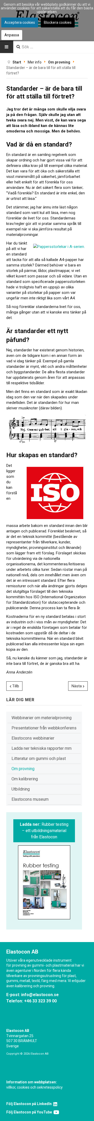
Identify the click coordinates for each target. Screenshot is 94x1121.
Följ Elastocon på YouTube (30, 1112)
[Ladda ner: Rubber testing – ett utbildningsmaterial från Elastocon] (44, 882)
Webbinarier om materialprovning (41, 717)
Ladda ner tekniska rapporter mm (41, 748)
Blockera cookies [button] (58, 22)
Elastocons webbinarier (32, 738)
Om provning (22, 768)
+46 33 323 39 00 (40, 1000)
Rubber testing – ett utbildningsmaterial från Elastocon (44, 830)
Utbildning (20, 789)
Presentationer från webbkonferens (44, 727)
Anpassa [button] (11, 35)
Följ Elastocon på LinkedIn (29, 1104)
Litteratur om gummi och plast (38, 758)
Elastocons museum (30, 799)
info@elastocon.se (40, 994)
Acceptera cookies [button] (19, 22)
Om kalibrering (24, 778)
